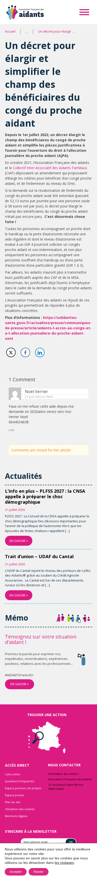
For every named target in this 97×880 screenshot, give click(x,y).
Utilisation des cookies (20, 809)
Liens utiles (12, 774)
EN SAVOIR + (18, 540)
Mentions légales (16, 816)
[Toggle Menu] (84, 12)
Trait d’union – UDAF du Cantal (39, 556)
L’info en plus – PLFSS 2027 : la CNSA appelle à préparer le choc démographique (45, 496)
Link (11, 430)
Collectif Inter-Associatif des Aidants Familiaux (50, 167)
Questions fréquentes (19, 781)
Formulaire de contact (63, 774)
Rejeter (39, 872)
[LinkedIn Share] (40, 352)
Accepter (16, 872)
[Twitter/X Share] (11, 352)
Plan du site (12, 802)
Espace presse (14, 795)
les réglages (64, 863)
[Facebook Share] (25, 352)
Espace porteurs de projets (23, 788)
